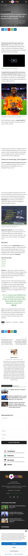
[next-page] (4, 410)
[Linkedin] (15, 29)
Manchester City (8, 322)
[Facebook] (2, 29)
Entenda (3, 392)
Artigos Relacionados (6, 386)
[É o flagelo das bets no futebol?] (4, 391)
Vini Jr (3, 323)
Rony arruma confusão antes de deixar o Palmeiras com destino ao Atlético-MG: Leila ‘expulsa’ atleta (20, 342)
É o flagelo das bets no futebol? (17, 389)
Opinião (5, 5)
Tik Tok (3, 266)
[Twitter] (5, 29)
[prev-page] (2, 410)
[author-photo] (14, 355)
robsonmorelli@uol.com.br (16, 493)
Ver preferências (14, 551)
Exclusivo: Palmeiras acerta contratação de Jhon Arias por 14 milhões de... (16, 520)
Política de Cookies (8, 554)
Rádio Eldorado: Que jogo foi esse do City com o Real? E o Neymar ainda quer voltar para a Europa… (7, 342)
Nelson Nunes (4, 25)
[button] (26, 531)
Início (2, 5)
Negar (14, 547)
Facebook (3, 259)
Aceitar (14, 543)
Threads (3, 265)
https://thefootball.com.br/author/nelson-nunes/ (14, 359)
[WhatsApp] (12, 29)
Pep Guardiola (15, 322)
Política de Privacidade (18, 554)
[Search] (26, 2)
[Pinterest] (9, 29)
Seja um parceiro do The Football (9, 68)
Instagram (3, 261)
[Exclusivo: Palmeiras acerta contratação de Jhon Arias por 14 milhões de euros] (4, 520)
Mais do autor (16, 386)
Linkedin (3, 263)
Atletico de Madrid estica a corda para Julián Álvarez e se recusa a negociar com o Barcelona (17, 397)
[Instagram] (14, 497)
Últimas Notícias (7, 11)
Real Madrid (21, 322)
